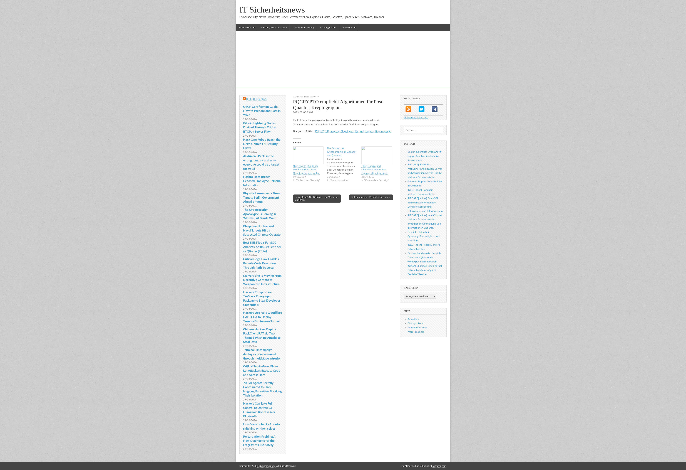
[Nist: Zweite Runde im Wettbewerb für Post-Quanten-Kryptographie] (308, 155)
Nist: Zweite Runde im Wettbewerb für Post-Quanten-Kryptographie (306, 169)
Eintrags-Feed (415, 323)
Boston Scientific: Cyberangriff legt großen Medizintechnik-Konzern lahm (424, 156)
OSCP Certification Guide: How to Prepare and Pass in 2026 (262, 111)
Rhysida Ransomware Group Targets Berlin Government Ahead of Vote (262, 197)
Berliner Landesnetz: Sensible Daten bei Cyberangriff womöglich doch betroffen (424, 257)
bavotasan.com (438, 466)
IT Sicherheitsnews (272, 9)
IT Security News (256, 99)
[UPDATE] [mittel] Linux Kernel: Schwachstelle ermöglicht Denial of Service (425, 270)
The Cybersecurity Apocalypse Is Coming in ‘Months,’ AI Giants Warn (260, 214)
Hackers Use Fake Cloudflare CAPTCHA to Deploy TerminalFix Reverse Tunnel (262, 317)
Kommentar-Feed (417, 327)
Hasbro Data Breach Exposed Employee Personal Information (262, 181)
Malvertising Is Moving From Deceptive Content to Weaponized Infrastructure (262, 280)
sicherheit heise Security (306, 97)
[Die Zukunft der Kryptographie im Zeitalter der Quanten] (344, 164)
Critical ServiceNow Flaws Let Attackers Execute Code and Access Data (261, 370)
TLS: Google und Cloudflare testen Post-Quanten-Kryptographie (374, 169)
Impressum (347, 27)
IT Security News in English (273, 27)
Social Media (244, 27)
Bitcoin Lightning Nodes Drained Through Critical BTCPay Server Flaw (259, 127)
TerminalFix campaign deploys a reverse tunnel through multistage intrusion (262, 354)
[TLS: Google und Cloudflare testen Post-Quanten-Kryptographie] (376, 155)
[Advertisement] (343, 63)
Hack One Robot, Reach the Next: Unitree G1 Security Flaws (261, 144)
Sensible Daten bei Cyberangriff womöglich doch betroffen (423, 236)
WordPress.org (415, 331)
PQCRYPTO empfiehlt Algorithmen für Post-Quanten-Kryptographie (353, 131)
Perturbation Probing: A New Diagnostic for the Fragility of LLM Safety (259, 441)
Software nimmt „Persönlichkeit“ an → (371, 197)
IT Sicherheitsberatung (303, 27)
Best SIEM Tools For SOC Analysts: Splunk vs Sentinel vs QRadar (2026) (262, 247)
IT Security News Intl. (416, 117)
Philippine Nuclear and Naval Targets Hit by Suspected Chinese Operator (262, 230)
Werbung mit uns (328, 27)
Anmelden (413, 319)
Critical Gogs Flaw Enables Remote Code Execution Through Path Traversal (261, 263)
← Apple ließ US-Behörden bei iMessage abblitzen (316, 198)
